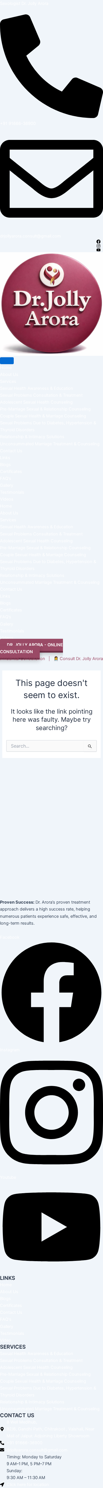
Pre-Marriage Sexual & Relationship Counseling (45, 409)
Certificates (11, 471)
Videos (6, 499)
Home (6, 367)
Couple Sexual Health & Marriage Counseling (43, 416)
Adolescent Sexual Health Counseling (36, 402)
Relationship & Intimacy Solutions (32, 436)
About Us (9, 374)
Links (5, 457)
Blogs (5, 464)
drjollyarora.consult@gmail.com (30, 236)
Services (8, 381)
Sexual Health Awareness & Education (36, 388)
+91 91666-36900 (18, 123)
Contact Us (11, 450)
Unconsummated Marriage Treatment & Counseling (50, 443)
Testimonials (12, 492)
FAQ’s (5, 478)
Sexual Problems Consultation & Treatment (41, 395)
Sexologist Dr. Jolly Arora (24, 3)
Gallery (6, 485)
